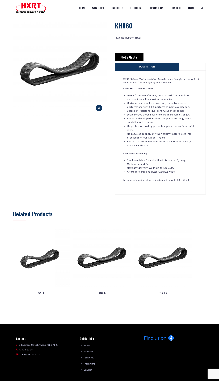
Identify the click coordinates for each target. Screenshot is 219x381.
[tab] (147, 67)
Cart (191, 8)
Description (147, 66)
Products (117, 8)
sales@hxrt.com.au (30, 354)
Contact (176, 8)
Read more (41, 308)
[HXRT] (31, 8)
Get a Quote (129, 57)
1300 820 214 (26, 349)
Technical (136, 8)
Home (82, 8)
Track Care (157, 8)
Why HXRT (98, 8)
